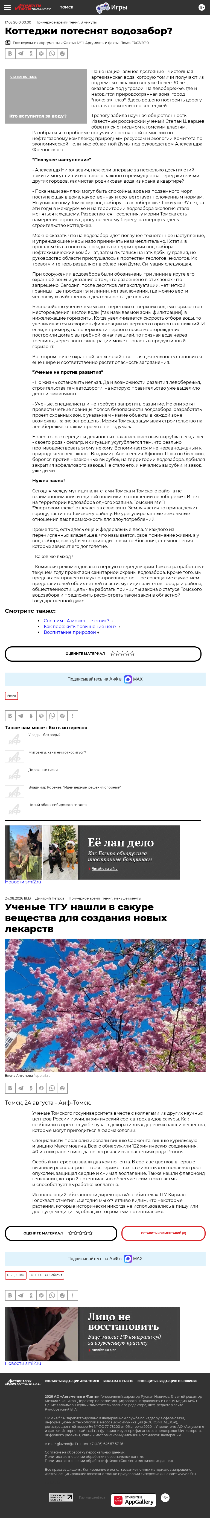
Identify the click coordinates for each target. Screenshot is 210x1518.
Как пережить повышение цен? (80, 626)
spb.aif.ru (43, 1075)
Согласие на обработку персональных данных (84, 1452)
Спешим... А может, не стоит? (76, 620)
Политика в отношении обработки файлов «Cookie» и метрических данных (109, 1461)
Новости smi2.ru (23, 881)
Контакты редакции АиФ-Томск (72, 1381)
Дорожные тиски (43, 770)
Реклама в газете (118, 1381)
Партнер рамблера (92, 1497)
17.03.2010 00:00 (18, 22)
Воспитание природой (70, 632)
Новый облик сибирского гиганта (57, 805)
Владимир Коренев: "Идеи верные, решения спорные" (74, 787)
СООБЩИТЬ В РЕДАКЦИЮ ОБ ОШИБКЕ (167, 1381)
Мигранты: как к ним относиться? (57, 752)
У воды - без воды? (44, 735)
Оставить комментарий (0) (163, 1233)
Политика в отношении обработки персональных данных (94, 1457)
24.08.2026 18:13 (18, 898)
